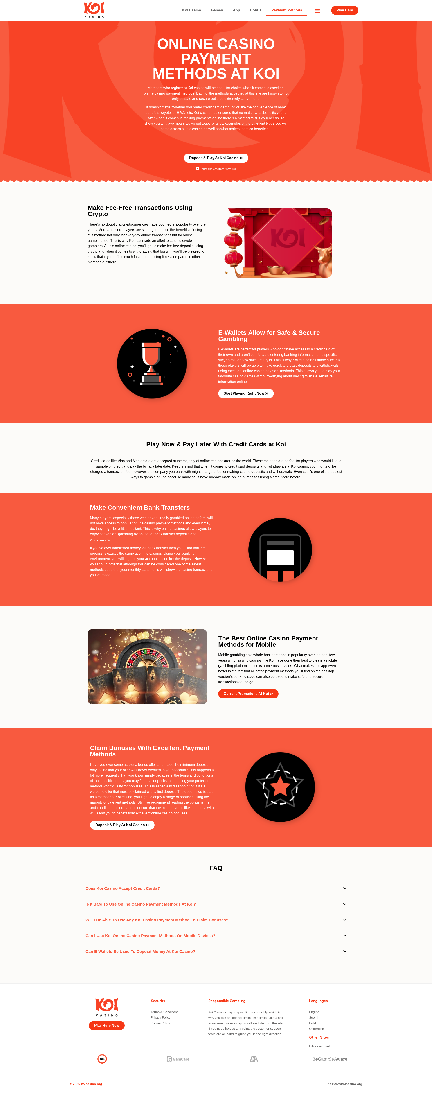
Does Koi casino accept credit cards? (123, 888)
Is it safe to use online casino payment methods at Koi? (141, 904)
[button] (216, 888)
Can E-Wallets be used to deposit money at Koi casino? (140, 951)
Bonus (255, 10)
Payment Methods (286, 10)
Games (217, 10)
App (236, 10)
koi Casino (191, 10)
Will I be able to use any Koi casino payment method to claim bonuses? (157, 920)
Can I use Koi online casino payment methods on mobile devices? (150, 936)
